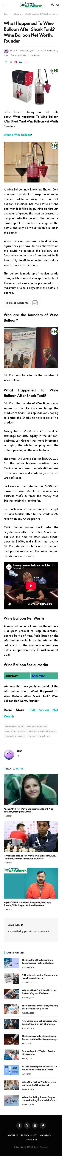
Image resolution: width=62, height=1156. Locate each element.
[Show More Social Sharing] (26, 62)
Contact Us (31, 1139)
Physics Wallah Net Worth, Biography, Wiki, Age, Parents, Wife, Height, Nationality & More (27, 904)
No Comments (19, 55)
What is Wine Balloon (17, 134)
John (15, 51)
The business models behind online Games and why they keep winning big (39, 1039)
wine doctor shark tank (39, 735)
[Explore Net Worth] (31, 5)
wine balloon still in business (42, 731)
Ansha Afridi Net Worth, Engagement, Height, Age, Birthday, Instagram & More (28, 810)
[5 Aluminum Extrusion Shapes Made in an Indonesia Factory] (11, 978)
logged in (25, 931)
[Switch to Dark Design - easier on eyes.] (52, 4)
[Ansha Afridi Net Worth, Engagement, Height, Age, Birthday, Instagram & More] (31, 789)
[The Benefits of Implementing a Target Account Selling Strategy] (11, 963)
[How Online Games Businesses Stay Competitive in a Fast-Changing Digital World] (11, 1024)
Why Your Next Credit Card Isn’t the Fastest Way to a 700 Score (39, 992)
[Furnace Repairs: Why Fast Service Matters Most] (11, 1055)
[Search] (57, 5)
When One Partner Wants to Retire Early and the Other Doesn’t (39, 1083)
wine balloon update (15, 735)
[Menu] (5, 5)
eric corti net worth (14, 726)
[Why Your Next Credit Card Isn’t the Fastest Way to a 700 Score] (11, 994)
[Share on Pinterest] (15, 62)
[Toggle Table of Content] (33, 302)
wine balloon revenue (15, 731)
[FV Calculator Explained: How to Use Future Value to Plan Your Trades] (11, 1070)
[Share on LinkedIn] (20, 62)
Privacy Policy (29, 1135)
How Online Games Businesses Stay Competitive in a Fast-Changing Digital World (39, 1023)
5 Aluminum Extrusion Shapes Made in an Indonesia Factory (39, 977)
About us (13, 1135)
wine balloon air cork (37, 726)
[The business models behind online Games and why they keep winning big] (11, 1039)
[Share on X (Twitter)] (11, 62)
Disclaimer (45, 1135)
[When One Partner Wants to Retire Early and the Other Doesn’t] (11, 1085)
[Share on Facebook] (6, 62)
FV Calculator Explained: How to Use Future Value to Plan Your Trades (39, 1068)
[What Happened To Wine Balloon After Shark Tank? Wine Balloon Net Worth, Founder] (31, 87)
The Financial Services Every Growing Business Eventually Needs (40, 1007)
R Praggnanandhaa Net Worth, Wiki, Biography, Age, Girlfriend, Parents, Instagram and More (30, 857)
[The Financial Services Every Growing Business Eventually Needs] (11, 1009)
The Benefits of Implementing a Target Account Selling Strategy (38, 961)
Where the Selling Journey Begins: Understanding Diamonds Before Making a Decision (38, 1100)
